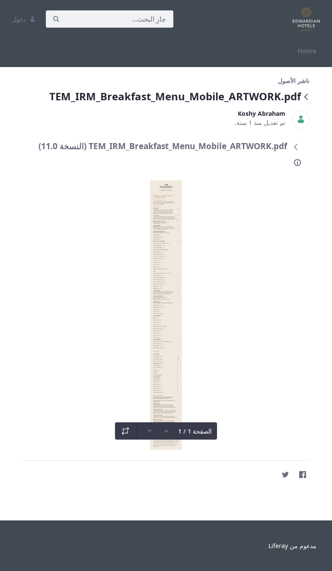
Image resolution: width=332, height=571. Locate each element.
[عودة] (306, 97)
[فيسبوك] (303, 475)
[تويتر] (285, 475)
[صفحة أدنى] (149, 431)
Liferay (278, 546)
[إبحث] (56, 19)
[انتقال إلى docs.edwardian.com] (304, 19)
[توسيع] (125, 431)
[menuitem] (307, 50)
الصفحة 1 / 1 (195, 431)
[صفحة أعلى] (166, 431)
